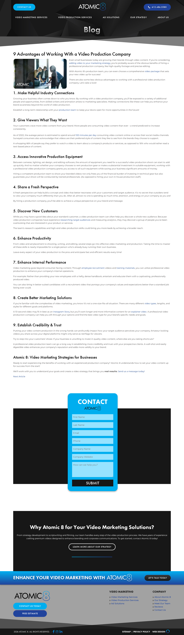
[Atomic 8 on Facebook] (54, 631)
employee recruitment (93, 268)
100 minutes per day (86, 135)
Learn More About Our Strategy (92, 546)
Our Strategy (138, 17)
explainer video (139, 311)
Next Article (19, 376)
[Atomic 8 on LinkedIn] (61, 631)
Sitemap (126, 631)
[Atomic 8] (92, 10)
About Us (163, 17)
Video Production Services (75, 17)
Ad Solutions (111, 17)
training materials (126, 268)
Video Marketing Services (31, 17)
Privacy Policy (141, 631)
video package (152, 71)
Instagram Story (61, 311)
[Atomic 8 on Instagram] (57, 631)
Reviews (158, 606)
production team (67, 110)
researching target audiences (75, 220)
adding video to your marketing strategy (89, 63)
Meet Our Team (162, 603)
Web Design (158, 631)
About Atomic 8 (162, 597)
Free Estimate (30, 613)
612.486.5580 (159, 7)
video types (150, 303)
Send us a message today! (131, 371)
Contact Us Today (30, 606)
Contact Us (24, 7)
